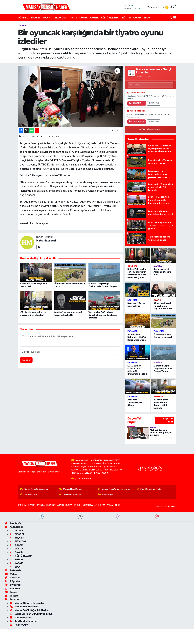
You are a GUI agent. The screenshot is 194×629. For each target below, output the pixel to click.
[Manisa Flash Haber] (46, 7)
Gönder (26, 360)
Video (13, 574)
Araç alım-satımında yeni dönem (135, 402)
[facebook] (41, 516)
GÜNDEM (23, 17)
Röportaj (15, 581)
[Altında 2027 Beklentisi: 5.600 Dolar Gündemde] (137, 321)
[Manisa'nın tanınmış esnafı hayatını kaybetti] (70, 301)
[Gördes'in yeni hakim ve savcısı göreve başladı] (36, 301)
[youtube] (157, 516)
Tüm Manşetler (30, 494)
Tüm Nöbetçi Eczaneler (151, 129)
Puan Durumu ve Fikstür (151, 489)
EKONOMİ (60, 17)
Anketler (15, 588)
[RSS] (160, 468)
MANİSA (47, 17)
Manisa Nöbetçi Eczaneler (36, 489)
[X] (145, 468)
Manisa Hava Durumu (73, 489)
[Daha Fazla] (37, 130)
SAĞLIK (94, 17)
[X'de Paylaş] (26, 130)
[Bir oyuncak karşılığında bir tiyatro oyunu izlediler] (70, 96)
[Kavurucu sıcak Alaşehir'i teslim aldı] (36, 272)
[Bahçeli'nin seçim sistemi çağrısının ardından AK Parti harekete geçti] (137, 255)
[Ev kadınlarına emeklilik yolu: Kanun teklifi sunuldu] (163, 386)
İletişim (14, 596)
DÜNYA (83, 17)
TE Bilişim (172, 506)
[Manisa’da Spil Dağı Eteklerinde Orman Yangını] (104, 272)
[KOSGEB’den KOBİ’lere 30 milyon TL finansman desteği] (137, 352)
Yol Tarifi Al (155, 103)
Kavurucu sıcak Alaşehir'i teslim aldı (162, 272)
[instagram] (118, 516)
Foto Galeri (16, 570)
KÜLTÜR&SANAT (110, 17)
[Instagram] (150, 468)
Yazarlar (15, 577)
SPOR (147, 17)
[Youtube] (155, 468)
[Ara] (170, 18)
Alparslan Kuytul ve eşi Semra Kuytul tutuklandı (163, 306)
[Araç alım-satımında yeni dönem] (137, 386)
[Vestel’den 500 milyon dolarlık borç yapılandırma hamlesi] (104, 301)
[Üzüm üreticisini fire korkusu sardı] (70, 272)
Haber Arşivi (107, 494)
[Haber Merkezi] (27, 242)
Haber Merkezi (46, 240)
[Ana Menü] (174, 18)
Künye (13, 592)
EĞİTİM (126, 17)
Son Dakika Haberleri (72, 494)
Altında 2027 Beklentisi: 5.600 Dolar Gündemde (136, 337)
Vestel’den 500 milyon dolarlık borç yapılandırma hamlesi (102, 315)
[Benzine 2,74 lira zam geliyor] (137, 290)
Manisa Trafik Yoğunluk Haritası (116, 489)
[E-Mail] (38, 247)
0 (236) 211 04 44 (137, 103)
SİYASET (35, 17)
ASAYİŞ (73, 17)
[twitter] (80, 516)
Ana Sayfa (15, 523)
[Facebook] (140, 468)
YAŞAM (137, 17)
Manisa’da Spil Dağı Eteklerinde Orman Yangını (163, 368)
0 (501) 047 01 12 (137, 121)
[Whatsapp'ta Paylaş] (31, 130)
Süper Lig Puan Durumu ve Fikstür (33, 614)
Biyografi (15, 585)
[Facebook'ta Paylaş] (21, 130)
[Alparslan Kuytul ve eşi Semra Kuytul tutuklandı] (163, 290)
